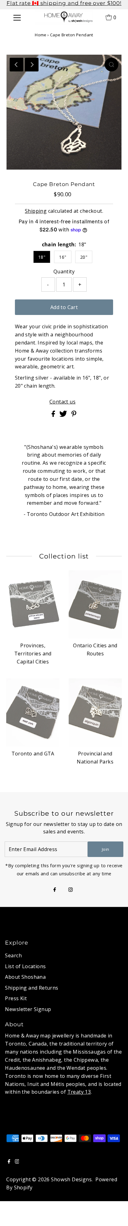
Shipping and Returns (31, 987)
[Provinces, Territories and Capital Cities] (32, 604)
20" (83, 257)
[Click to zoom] (111, 64)
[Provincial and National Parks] (95, 712)
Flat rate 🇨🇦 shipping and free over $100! (64, 3)
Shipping (36, 210)
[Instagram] (70, 889)
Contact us (62, 401)
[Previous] (16, 64)
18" (41, 257)
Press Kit (16, 998)
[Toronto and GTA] (32, 712)
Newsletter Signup (28, 1009)
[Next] (32, 64)
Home (41, 35)
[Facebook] (54, 889)
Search (13, 955)
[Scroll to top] (115, 1213)
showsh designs (71, 1179)
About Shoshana (25, 976)
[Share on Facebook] (54, 415)
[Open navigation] (17, 17)
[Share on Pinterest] (73, 415)
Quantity (64, 271)
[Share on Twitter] (63, 415)
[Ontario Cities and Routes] (95, 604)
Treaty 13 (79, 1091)
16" (62, 257)
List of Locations (25, 966)
